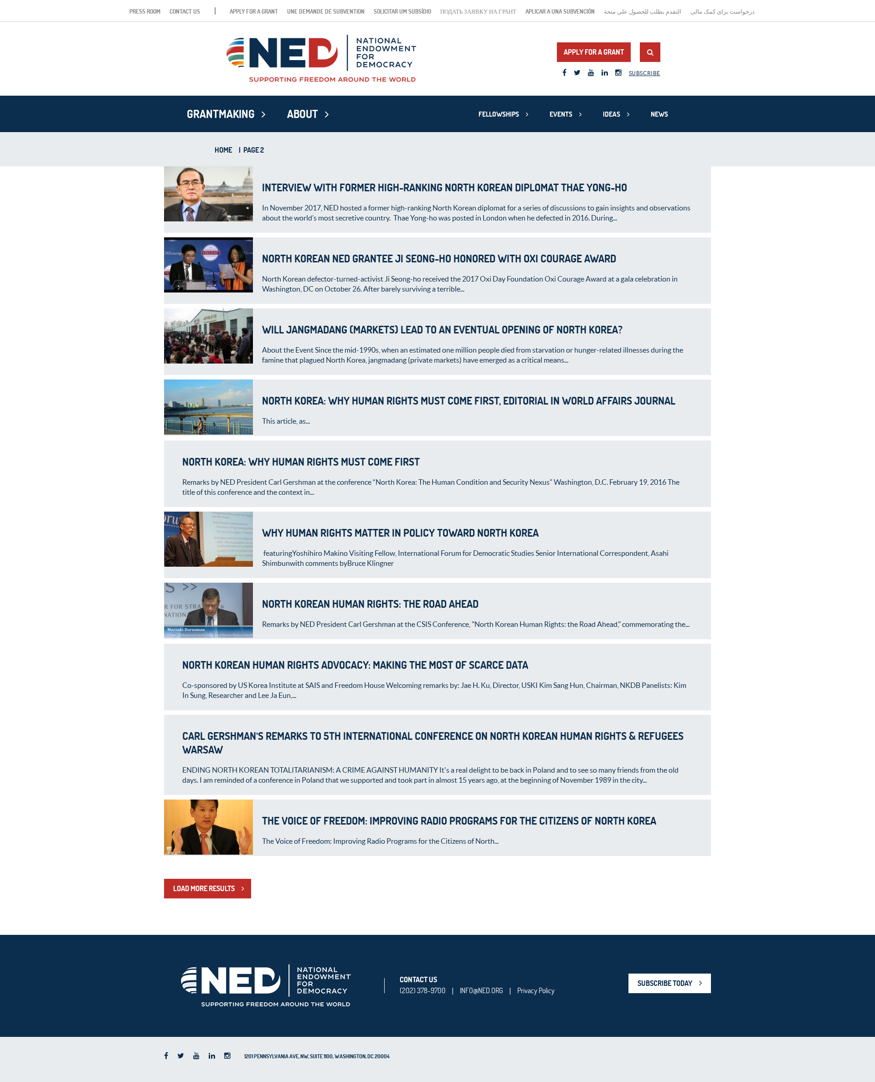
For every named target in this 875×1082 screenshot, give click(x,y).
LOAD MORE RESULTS (204, 888)
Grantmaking (221, 114)
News (659, 114)
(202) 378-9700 (423, 990)
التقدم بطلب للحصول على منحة (642, 11)
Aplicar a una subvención (560, 11)
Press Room (144, 11)
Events (561, 114)
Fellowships (499, 114)
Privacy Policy (536, 990)
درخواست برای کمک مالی (722, 11)
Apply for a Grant (254, 11)
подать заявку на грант (478, 11)
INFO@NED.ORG (481, 990)
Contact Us (185, 11)
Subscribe (644, 73)
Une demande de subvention (326, 11)
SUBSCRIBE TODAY (665, 983)
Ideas (611, 114)
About (302, 114)
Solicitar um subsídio (402, 11)
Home (223, 149)
